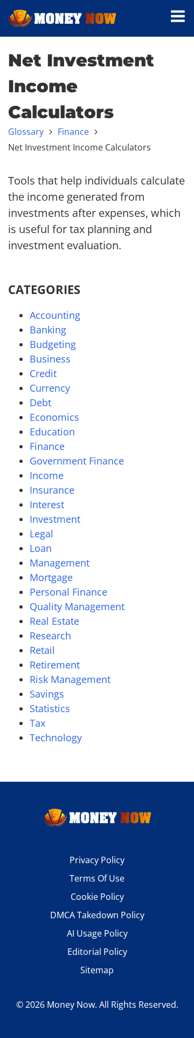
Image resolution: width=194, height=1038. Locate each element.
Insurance (52, 489)
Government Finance (77, 460)
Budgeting (53, 344)
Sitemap (97, 970)
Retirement (55, 664)
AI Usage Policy (97, 933)
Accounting (55, 315)
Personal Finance (68, 591)
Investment (55, 519)
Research (50, 635)
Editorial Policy (97, 952)
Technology (56, 737)
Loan (41, 548)
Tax (37, 722)
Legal (41, 533)
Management (59, 562)
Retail (42, 650)
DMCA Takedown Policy (97, 915)
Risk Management (70, 679)
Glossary (26, 132)
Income (47, 475)
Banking (48, 329)
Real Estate (54, 620)
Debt (40, 402)
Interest (47, 504)
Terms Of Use (97, 878)
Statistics (50, 708)
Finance (73, 132)
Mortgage (51, 577)
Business (50, 358)
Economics (54, 417)
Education (52, 431)
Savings (47, 693)
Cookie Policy (97, 897)
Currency (50, 387)
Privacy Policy (97, 860)
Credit (43, 373)
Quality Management (77, 606)
